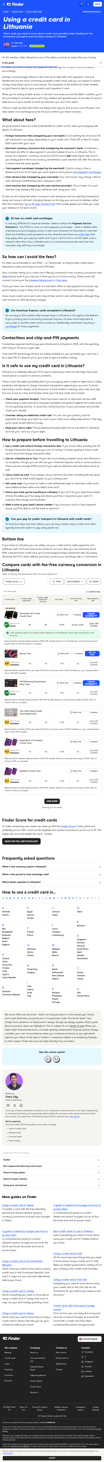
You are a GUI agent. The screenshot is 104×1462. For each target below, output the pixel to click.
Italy (29, 996)
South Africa (82, 949)
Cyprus (5, 974)
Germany (31, 949)
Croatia (5, 968)
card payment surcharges (86, 172)
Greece (30, 955)
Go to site (92, 653)
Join (97, 4)
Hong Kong (32, 969)
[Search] (81, 4)
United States (83, 996)
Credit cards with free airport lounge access (74, 1308)
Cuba (4, 971)
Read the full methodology (21, 841)
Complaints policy (80, 1408)
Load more (52, 801)
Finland (30, 932)
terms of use (77, 1026)
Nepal (54, 969)
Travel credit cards (34, 11)
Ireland (30, 989)
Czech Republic (9, 978)
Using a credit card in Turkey (18, 1291)
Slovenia (81, 946)
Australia (6, 912)
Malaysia (56, 949)
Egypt (30, 912)
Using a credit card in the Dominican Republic (22, 1263)
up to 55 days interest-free (40, 204)
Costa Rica (7, 965)
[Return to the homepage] (15, 4)
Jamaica (56, 912)
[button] (52, 1160)
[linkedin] (21, 1105)
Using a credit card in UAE (67, 1253)
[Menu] (3, 4)
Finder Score (68, 826)
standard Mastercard (40, 280)
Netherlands (57, 972)
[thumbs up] (48, 1059)
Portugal (56, 1002)
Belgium (5, 938)
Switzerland (82, 959)
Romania (81, 926)
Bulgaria (6, 945)
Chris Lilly (11, 1097)
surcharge (11, 326)
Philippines (57, 996)
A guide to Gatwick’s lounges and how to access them (25, 1233)
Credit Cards (17, 11)
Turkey (80, 979)
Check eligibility (91, 615)
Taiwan (80, 972)
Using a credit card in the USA (70, 1280)
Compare (77, 615)
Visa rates (61, 280)
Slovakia (81, 943)
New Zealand (58, 976)
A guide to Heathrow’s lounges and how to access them (77, 1207)
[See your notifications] (88, 4)
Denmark (6, 992)
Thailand (81, 976)
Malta (54, 952)
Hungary (31, 972)
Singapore (81, 940)
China (4, 962)
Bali (3, 929)
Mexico (55, 955)
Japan (55, 915)
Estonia (30, 915)
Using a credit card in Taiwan (18, 1205)
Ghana (30, 952)
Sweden (80, 955)
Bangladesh (7, 932)
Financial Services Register (20, 1446)
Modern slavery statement (61, 1408)
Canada (5, 959)
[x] (14, 1105)
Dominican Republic (11, 995)
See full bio (74, 1117)
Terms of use (23, 1408)
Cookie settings (95, 1408)
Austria (5, 915)
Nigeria (55, 979)
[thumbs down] (56, 1059)
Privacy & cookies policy (39, 1408)
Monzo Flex (25, 654)
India (29, 986)
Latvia (55, 929)
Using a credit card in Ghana (18, 1313)
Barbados (6, 935)
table (5, 276)
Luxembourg (58, 935)
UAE (79, 993)
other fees (84, 234)
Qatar (79, 912)
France (30, 935)
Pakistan (56, 993)
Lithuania (56, 932)
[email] (8, 1105)
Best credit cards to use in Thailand (73, 1231)
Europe (30, 918)
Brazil (4, 941)
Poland (55, 999)
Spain (79, 952)
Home (5, 11)
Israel (29, 993)
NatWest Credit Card (30, 771)
